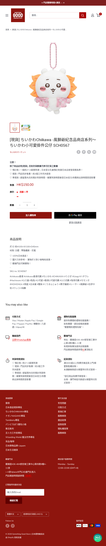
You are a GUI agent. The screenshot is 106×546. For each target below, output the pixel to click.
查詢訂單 (62, 411)
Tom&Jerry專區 (12, 420)
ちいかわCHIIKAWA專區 (17, 411)
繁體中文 (10, 514)
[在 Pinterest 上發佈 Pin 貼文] (84, 152)
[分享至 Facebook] (78, 152)
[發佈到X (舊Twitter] (89, 152)
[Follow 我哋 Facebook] (7, 526)
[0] (98, 15)
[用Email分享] (94, 152)
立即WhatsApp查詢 (21, 339)
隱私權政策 (63, 428)
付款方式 (62, 407)
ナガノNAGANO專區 (15, 416)
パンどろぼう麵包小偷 (16, 424)
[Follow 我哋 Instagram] (13, 526)
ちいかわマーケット (18, 152)
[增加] (34, 205)
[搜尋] (82, 15)
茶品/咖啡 (10, 441)
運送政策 (62, 420)
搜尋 (8, 403)
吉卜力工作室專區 (14, 433)
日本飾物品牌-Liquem (16, 445)
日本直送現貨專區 (14, 407)
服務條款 (62, 416)
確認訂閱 (14, 500)
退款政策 (62, 424)
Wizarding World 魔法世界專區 (20, 437)
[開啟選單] (7, 15)
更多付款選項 (75, 222)
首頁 (7, 29)
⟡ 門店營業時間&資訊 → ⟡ (53, 2)
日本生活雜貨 (12, 450)
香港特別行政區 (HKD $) (33, 514)
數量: (12, 205)
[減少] (20, 205)
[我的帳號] (92, 15)
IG (83, 349)
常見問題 (62, 403)
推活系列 (10, 428)
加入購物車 (31, 215)
